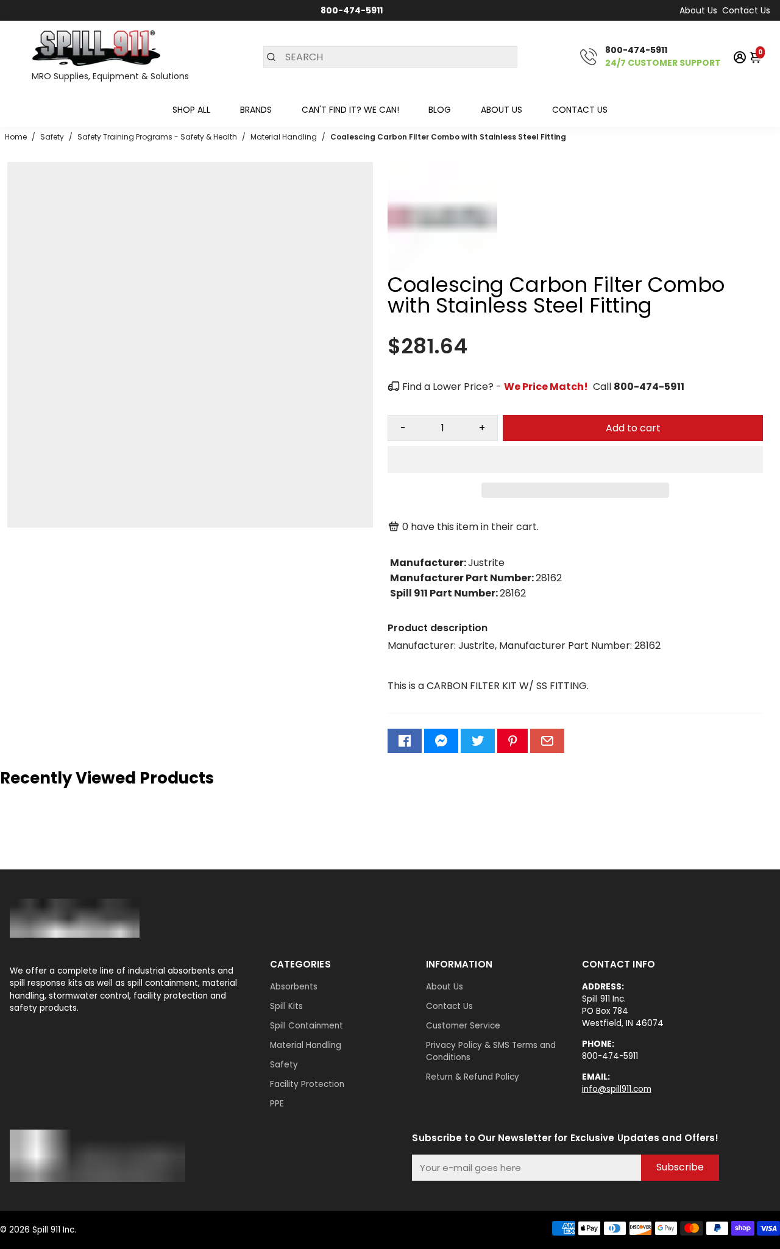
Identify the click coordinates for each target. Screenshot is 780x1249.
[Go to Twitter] (478, 741)
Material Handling (305, 1045)
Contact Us (746, 10)
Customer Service (463, 1025)
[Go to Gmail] (547, 741)
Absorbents (293, 986)
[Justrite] (442, 268)
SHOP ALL (191, 110)
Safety (284, 1064)
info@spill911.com (616, 1089)
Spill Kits (286, 1006)
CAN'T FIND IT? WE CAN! (350, 110)
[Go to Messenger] (441, 741)
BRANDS (256, 110)
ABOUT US (501, 110)
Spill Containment (306, 1025)
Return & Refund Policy (472, 1077)
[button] (575, 459)
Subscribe (680, 1167)
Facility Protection (307, 1084)
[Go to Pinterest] (512, 741)
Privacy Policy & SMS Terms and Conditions (491, 1051)
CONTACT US (580, 110)
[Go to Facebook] (405, 741)
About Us (698, 10)
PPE (277, 1103)
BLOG (439, 110)
